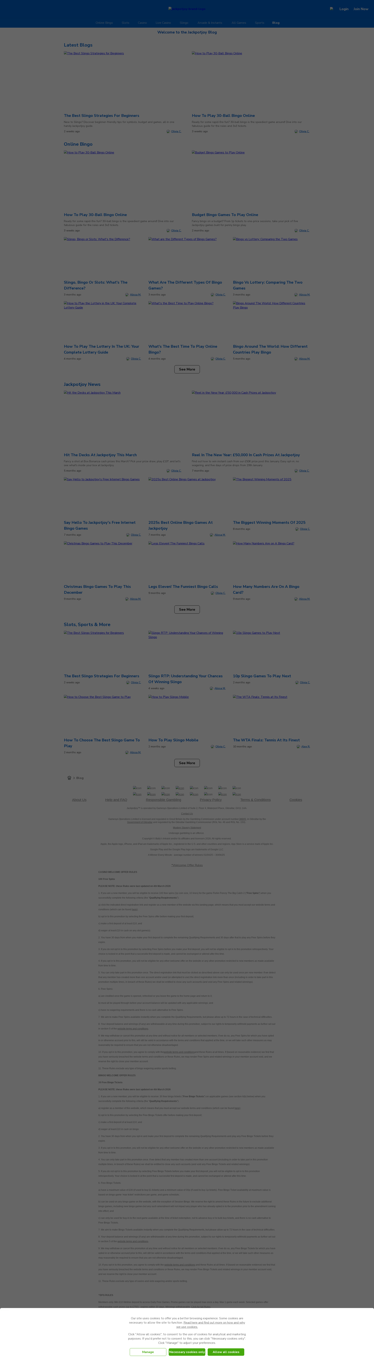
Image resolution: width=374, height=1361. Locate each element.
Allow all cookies (226, 1352)
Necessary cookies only (187, 1352)
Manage (148, 1352)
